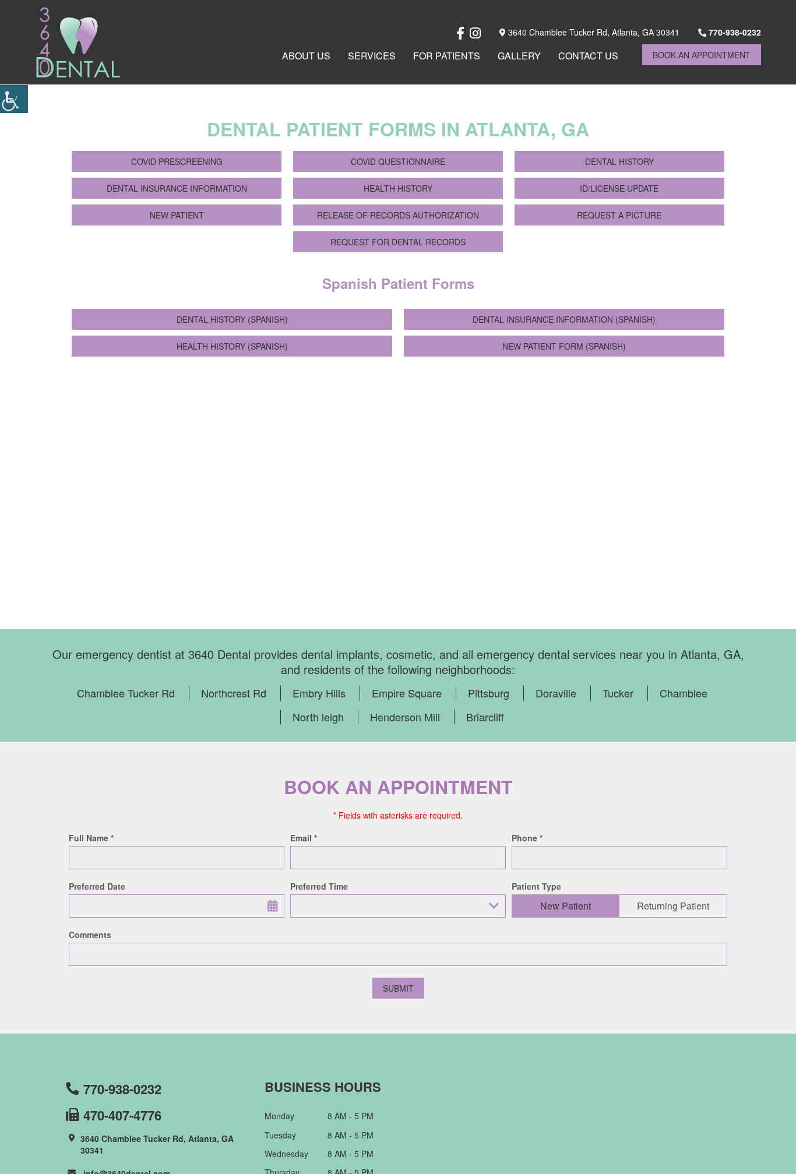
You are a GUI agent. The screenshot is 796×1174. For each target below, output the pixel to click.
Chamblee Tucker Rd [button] (126, 692)
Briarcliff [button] (485, 716)
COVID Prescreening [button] (177, 161)
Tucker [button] (618, 692)
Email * (303, 838)
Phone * (527, 838)
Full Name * (91, 838)
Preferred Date (97, 886)
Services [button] (372, 55)
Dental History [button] (619, 161)
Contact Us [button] (588, 55)
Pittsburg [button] (488, 692)
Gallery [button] (519, 55)
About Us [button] (306, 55)
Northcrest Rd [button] (233, 692)
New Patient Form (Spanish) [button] (564, 346)
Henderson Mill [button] (405, 716)
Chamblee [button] (683, 692)
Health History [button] (398, 188)
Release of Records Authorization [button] (398, 215)
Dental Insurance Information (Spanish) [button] (564, 319)
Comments (90, 934)
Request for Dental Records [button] (398, 242)
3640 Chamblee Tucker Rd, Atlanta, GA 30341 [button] (592, 32)
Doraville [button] (556, 692)
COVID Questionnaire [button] (398, 161)
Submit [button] (398, 988)
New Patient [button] (177, 215)
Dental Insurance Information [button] (177, 188)
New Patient (565, 905)
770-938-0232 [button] (733, 32)
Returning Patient (673, 905)
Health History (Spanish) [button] (232, 346)
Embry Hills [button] (319, 692)
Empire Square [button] (407, 692)
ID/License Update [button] (619, 188)
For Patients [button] (446, 55)
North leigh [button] (318, 716)
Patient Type (536, 886)
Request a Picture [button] (619, 215)
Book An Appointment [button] (702, 55)
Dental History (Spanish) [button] (232, 319)
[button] (14, 99)
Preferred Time (319, 886)
